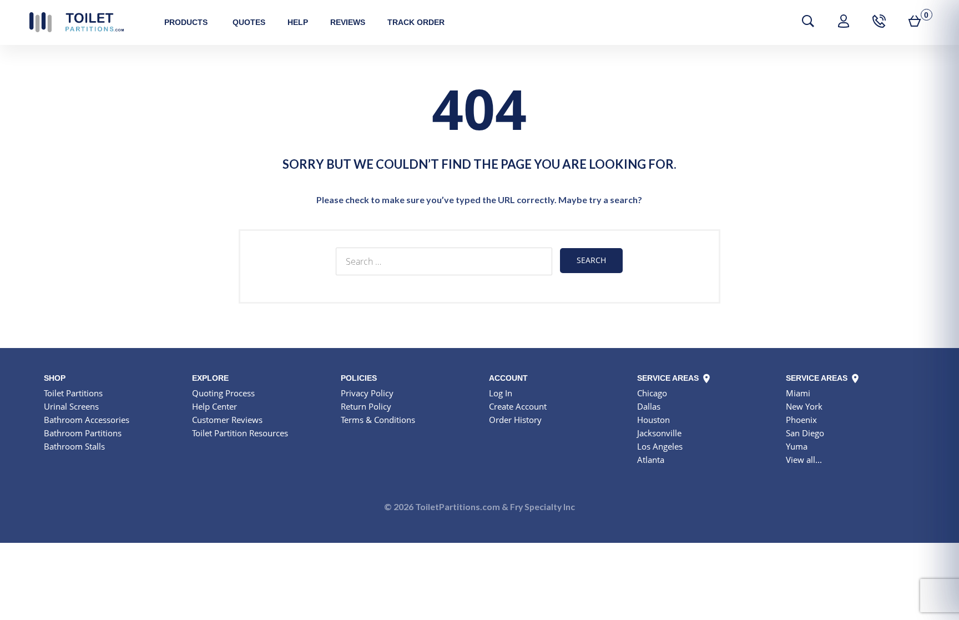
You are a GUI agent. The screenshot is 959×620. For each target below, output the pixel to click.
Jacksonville (659, 432)
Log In (500, 393)
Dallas (648, 406)
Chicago (652, 393)
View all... (804, 459)
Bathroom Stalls (74, 446)
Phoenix (801, 419)
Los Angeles (660, 446)
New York (804, 406)
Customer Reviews (227, 419)
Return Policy (366, 406)
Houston (653, 419)
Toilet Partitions (76, 22)
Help (297, 22)
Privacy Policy (367, 393)
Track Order (416, 22)
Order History (515, 419)
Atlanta (650, 459)
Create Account (518, 406)
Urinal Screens (71, 406)
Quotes (249, 22)
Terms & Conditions (378, 419)
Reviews (347, 22)
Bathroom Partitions (83, 432)
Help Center (214, 406)
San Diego (805, 432)
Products (186, 22)
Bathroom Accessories (86, 419)
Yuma (796, 446)
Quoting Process (223, 393)
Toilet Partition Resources (240, 432)
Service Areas (669, 378)
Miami (798, 393)
